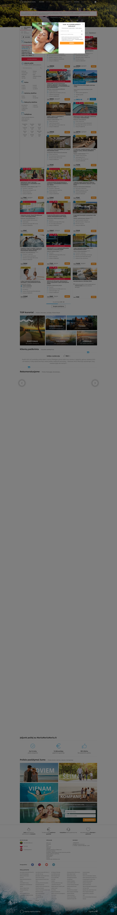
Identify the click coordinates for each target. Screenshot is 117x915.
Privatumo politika (79, 39)
